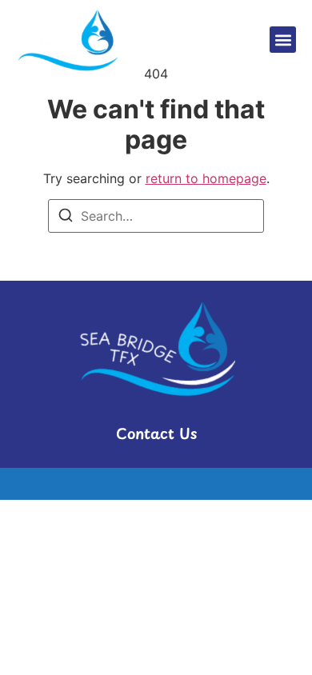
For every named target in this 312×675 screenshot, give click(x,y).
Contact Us (156, 433)
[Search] (65, 217)
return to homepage (206, 178)
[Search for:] (156, 216)
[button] (283, 39)
